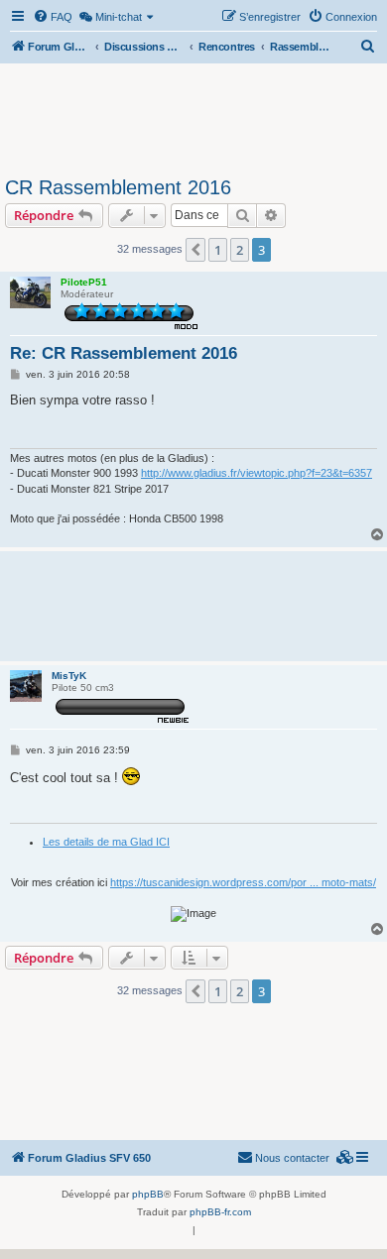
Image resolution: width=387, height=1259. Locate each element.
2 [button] (239, 250)
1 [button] (217, 250)
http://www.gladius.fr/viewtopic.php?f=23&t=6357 (256, 473)
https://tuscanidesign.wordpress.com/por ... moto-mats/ (243, 882)
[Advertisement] (193, 117)
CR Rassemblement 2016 (118, 187)
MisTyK (69, 675)
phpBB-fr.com (220, 1211)
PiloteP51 (84, 282)
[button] (195, 250)
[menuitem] (52, 17)
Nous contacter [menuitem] (292, 1158)
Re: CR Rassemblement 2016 (123, 353)
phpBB (148, 1194)
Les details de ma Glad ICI (106, 842)
